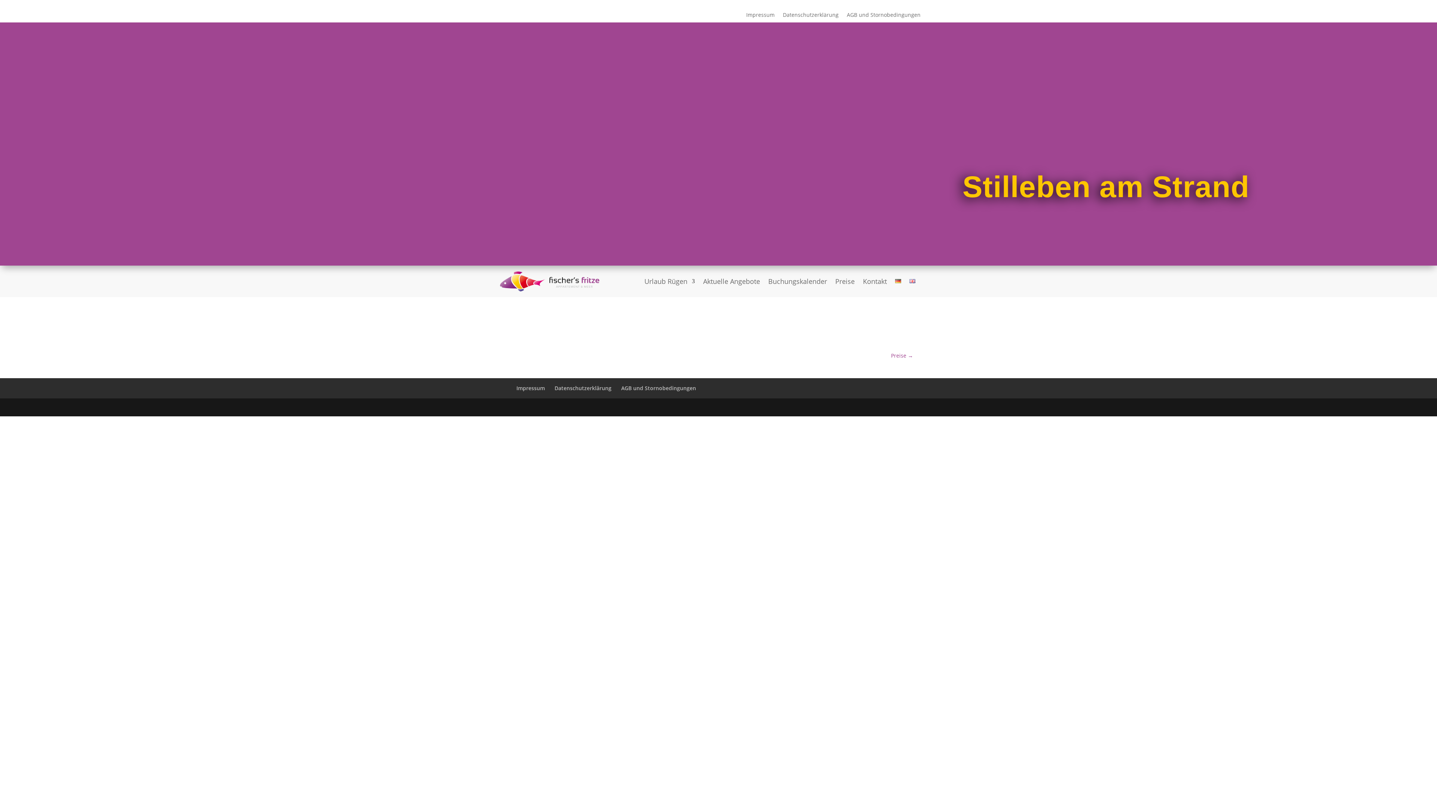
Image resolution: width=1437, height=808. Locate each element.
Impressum (760, 15)
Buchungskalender (797, 281)
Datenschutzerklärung (811, 15)
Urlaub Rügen (665, 281)
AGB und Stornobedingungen (884, 15)
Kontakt (875, 281)
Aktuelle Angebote (731, 281)
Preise (845, 281)
